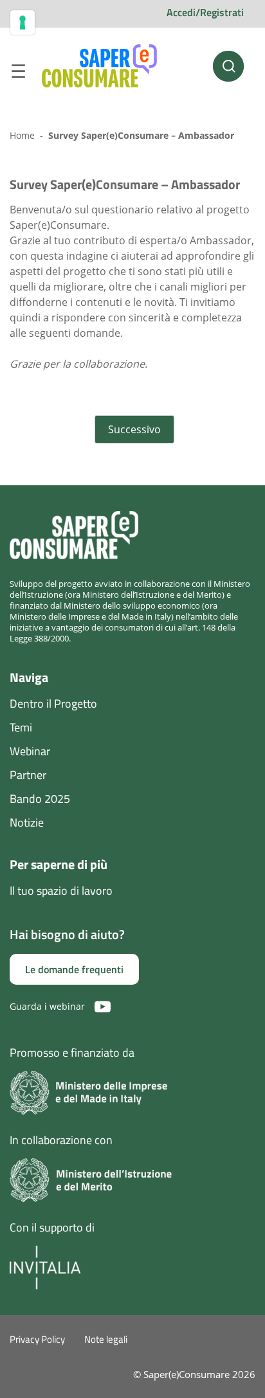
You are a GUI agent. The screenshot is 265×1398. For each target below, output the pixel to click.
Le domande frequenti (74, 969)
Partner (28, 775)
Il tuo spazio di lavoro (61, 890)
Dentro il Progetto (53, 703)
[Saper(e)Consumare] (99, 66)
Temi (21, 727)
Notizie (27, 822)
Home (22, 135)
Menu (18, 73)
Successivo (134, 429)
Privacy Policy (37, 1339)
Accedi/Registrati (205, 12)
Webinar (30, 751)
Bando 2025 (40, 798)
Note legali (105, 1339)
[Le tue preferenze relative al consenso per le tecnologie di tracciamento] (22, 22)
